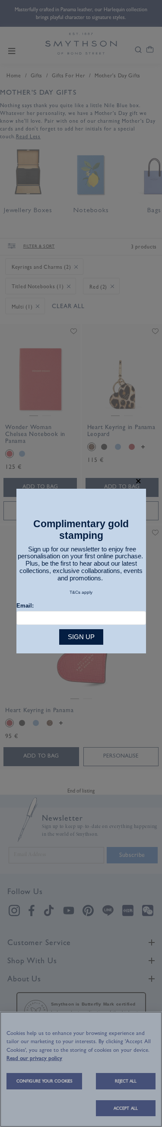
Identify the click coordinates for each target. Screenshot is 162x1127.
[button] (138, 481)
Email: (25, 605)
